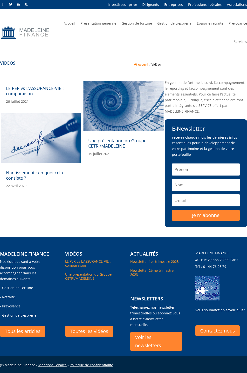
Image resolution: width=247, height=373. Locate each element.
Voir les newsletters (148, 341)
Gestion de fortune (137, 23)
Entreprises (173, 5)
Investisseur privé (122, 5)
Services (240, 41)
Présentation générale (98, 23)
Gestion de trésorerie (174, 23)
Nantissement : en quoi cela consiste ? (34, 175)
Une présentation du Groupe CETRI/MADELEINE (117, 143)
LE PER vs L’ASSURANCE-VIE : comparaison (35, 90)
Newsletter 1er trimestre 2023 (154, 261)
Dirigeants (150, 5)
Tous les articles (23, 331)
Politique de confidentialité (91, 365)
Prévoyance (238, 23)
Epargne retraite (210, 23)
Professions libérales (205, 5)
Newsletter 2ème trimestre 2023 (152, 272)
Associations (237, 5)
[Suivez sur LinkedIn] (18, 4)
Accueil (69, 23)
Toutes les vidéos (89, 331)
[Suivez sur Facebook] (3, 4)
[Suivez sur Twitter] (11, 4)
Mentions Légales (52, 365)
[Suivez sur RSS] (26, 4)
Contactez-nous (217, 330)
